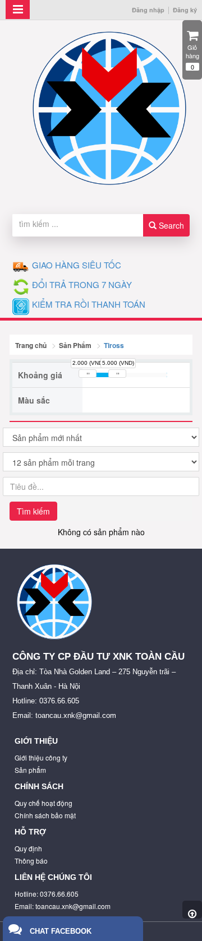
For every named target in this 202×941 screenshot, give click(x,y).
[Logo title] (109, 108)
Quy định (28, 848)
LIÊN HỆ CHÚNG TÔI (53, 877)
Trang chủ (31, 345)
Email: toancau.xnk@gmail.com (63, 906)
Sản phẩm (30, 770)
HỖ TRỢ (30, 831)
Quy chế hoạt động (43, 803)
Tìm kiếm (33, 511)
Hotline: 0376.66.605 (47, 893)
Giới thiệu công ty (41, 757)
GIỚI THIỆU (36, 740)
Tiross (114, 345)
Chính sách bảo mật (45, 815)
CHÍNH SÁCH (39, 786)
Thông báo (31, 860)
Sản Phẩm (75, 345)
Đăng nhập (148, 10)
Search (170, 225)
